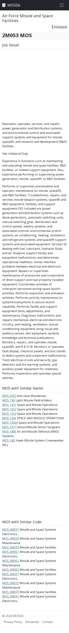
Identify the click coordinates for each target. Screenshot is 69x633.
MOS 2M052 (10, 561)
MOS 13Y (8, 427)
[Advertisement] (34, 87)
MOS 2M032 (10, 538)
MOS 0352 (9, 396)
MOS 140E (9, 431)
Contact (47, 622)
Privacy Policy (13, 622)
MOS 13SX (9, 418)
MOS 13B (8, 400)
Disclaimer (32, 622)
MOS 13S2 (9, 409)
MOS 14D (8, 440)
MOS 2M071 (10, 574)
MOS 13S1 (9, 405)
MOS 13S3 (9, 414)
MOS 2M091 (10, 596)
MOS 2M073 (10, 592)
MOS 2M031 (10, 530)
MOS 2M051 (10, 552)
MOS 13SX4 (10, 423)
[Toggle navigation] (61, 5)
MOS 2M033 (10, 547)
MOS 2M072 (10, 583)
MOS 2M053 (10, 570)
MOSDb (13, 5)
